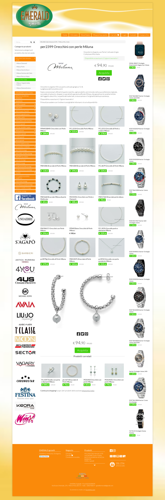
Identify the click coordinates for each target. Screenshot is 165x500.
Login (124, 35)
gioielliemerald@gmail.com (104, 485)
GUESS (18, 173)
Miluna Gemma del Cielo (24, 73)
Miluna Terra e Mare (23, 76)
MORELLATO (20, 117)
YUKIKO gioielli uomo (23, 114)
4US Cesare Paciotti (22, 111)
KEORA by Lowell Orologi (24, 184)
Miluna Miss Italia (64, 42)
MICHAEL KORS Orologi (24, 153)
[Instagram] (114, 451)
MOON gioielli (20, 124)
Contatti (133, 35)
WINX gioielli (20, 140)
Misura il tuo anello (100, 35)
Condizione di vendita (73, 457)
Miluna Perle (20, 67)
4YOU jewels (20, 130)
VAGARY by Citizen (22, 156)
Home (65, 35)
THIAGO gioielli (21, 134)
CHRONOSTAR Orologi (23, 166)
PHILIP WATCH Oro (22, 144)
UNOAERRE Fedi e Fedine (24, 93)
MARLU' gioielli (20, 104)
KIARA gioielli (20, 137)
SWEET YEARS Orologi (23, 188)
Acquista (104, 72)
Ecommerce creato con (82, 490)
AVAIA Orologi (20, 163)
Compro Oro (144, 35)
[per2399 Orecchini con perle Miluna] (60, 66)
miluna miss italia (88, 391)
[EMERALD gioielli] (82, 20)
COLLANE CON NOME (24, 121)
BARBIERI (19, 101)
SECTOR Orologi (21, 150)
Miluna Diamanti (21, 63)
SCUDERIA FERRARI (23, 147)
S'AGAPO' (19, 108)
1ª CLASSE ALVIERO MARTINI (23, 177)
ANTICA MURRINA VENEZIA (22, 97)
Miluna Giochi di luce (23, 70)
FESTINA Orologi (21, 181)
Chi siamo (74, 35)
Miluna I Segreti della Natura (23, 84)
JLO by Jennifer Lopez (23, 127)
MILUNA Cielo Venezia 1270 (48, 42)
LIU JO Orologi (20, 160)
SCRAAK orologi (21, 191)
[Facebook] (111, 451)
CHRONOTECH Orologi (24, 170)
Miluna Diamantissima (23, 88)
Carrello (114, 35)
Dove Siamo (85, 35)
